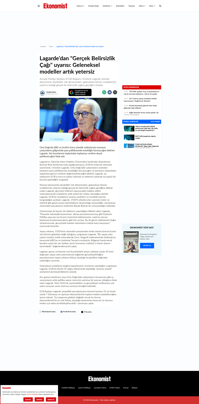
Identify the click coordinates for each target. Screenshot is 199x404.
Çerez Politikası (84, 388)
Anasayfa (43, 46)
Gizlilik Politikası (68, 388)
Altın (151, 6)
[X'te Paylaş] (115, 92)
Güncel (80, 6)
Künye (125, 388)
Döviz (141, 6)
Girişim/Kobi (93, 6)
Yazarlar (131, 6)
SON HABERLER (131, 87)
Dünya (51, 46)
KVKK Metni (115, 388)
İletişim (135, 388)
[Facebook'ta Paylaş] (110, 92)
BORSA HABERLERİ (130, 122)
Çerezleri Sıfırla (100, 388)
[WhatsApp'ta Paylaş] (104, 92)
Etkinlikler (120, 6)
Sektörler (106, 6)
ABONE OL (147, 245)
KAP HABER (155, 122)
